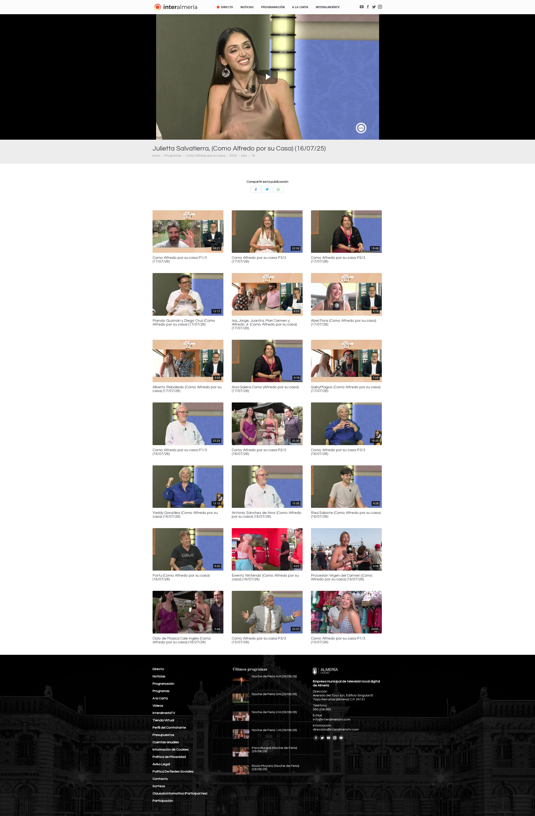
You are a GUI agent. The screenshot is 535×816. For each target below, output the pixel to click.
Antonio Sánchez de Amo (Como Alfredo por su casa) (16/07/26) (267, 514)
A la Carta (160, 698)
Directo (158, 669)
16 (253, 155)
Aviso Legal (161, 764)
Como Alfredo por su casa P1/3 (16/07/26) (180, 452)
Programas (172, 155)
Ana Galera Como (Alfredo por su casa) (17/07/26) (265, 389)
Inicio (156, 155)
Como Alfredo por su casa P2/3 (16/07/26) (259, 452)
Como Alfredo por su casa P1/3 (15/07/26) (338, 640)
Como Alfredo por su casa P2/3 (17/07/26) (338, 259)
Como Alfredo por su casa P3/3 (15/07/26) (259, 640)
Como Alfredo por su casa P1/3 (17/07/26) (180, 259)
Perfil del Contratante (169, 727)
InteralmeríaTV (164, 713)
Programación (163, 683)
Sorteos (159, 786)
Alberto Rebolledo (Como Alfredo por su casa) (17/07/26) (187, 389)
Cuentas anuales (166, 742)
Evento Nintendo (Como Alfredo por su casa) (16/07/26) (265, 577)
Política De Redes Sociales (173, 771)
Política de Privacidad (169, 757)
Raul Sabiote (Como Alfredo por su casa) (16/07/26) (346, 514)
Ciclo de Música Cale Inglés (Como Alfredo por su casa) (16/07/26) (182, 640)
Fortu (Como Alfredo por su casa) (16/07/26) (181, 577)
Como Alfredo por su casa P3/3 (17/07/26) (259, 259)
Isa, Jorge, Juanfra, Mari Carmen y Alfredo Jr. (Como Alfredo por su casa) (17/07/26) (264, 324)
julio (244, 155)
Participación (163, 800)
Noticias (159, 676)
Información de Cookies (171, 749)
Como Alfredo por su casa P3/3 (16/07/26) (338, 452)
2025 (233, 155)
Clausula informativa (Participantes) (180, 793)
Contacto (160, 778)
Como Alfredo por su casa (205, 155)
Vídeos (158, 705)
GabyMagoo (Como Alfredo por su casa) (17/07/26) (346, 389)
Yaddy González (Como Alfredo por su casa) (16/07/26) (185, 514)
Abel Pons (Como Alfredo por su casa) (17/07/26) (343, 322)
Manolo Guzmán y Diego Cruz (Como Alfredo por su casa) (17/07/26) (184, 322)
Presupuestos (163, 735)
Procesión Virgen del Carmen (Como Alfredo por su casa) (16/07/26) (342, 577)
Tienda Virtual (163, 720)
